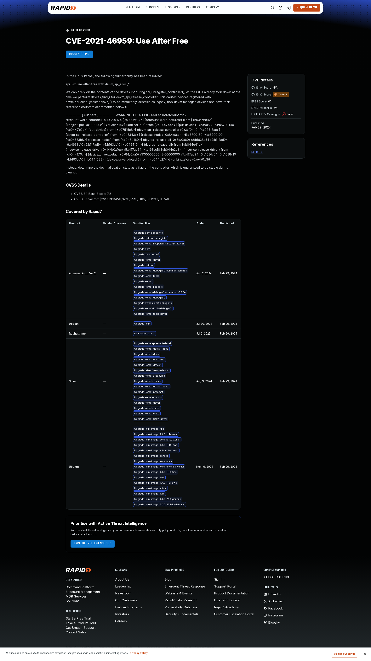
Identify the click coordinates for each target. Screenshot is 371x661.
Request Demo (307, 7)
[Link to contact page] (280, 7)
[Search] (272, 7)
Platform (133, 7)
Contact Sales (76, 632)
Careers (121, 621)
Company (212, 7)
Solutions (72, 601)
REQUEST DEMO (79, 54)
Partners (193, 7)
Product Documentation (231, 593)
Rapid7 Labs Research (181, 600)
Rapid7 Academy (226, 607)
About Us (122, 579)
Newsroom (123, 593)
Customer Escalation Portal (234, 614)
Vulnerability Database (181, 607)
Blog (168, 579)
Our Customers (126, 600)
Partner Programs (128, 607)
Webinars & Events (178, 593)
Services (152, 7)
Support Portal (225, 586)
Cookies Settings (344, 653)
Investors (122, 614)
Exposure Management (83, 592)
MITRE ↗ (257, 152)
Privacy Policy (139, 653)
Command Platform (80, 587)
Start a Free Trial (78, 618)
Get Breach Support (80, 628)
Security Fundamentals (181, 614)
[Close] (365, 654)
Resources (172, 7)
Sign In (219, 579)
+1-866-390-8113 (276, 577)
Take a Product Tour (81, 623)
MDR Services (76, 596)
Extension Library (227, 600)
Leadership (123, 586)
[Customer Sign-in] (288, 7)
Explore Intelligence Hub (92, 543)
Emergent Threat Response (185, 586)
